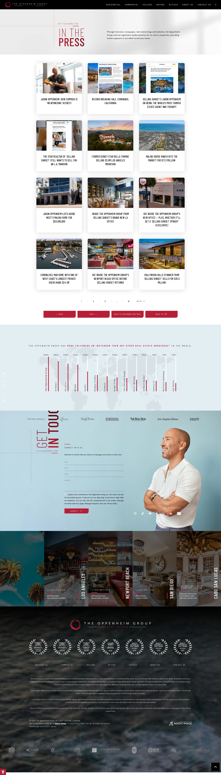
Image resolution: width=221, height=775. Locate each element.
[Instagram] (4, 376)
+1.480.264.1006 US (191, 588)
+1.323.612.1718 (56, 590)
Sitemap (77, 720)
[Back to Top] (215, 767)
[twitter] (4, 392)
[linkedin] (4, 396)
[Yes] (65, 494)
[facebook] (156, 513)
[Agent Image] (180, 723)
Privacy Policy (112, 503)
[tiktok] (4, 380)
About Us (188, 5)
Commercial (132, 5)
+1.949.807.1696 (100, 590)
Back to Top (161, 314)
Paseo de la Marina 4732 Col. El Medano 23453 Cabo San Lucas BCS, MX (188, 596)
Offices (173, 5)
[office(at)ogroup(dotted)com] (4, 400)
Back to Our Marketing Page (127, 314)
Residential (114, 5)
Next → (93, 314)
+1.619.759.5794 (144, 590)
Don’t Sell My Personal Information (95, 723)
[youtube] (4, 384)
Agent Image (60, 723)
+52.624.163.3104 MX (192, 586)
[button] (3, 772)
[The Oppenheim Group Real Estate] (26, 4)
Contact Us (204, 5)
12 (128, 301)
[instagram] (135, 513)
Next (140, 301)
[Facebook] (4, 388)
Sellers (147, 5)
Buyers (161, 5)
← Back (59, 314)
